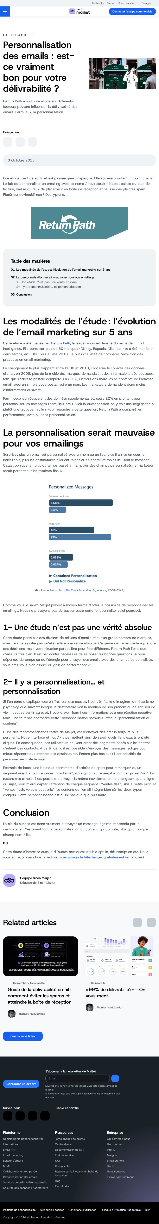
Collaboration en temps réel (20, 1171)
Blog (57, 1181)
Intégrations (10, 1144)
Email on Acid (115, 1160)
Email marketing (13, 1155)
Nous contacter (116, 1171)
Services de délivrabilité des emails (25, 1182)
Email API (9, 1149)
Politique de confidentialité (19, 1210)
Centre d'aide (63, 1144)
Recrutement (115, 1144)
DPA (147, 1210)
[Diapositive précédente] (137, 922)
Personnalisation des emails (20, 1177)
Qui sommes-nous (118, 1139)
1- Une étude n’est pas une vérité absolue (46, 282)
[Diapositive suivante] (151, 922)
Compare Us (62, 1166)
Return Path (60, 343)
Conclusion (24, 294)
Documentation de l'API (69, 1149)
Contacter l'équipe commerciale (132, 11)
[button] (96, 3)
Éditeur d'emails (13, 1160)
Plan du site (62, 1186)
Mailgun (112, 1155)
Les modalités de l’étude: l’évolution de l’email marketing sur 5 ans (63, 270)
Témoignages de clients (70, 1139)
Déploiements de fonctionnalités (23, 1139)
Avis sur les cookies (52, 1210)
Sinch (110, 1166)
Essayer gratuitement (120, 1177)
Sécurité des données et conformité (25, 1188)
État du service (64, 1155)
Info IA (111, 1149)
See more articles (22, 1036)
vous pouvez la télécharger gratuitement (91, 857)
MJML (6, 1166)
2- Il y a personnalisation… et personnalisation (48, 287)
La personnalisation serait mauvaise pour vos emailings (55, 277)
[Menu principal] (5, 11)
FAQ (57, 1160)
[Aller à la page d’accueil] (79, 11)
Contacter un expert (21, 1084)
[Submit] (115, 1078)
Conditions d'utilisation (82, 1210)
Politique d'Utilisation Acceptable (121, 1210)
